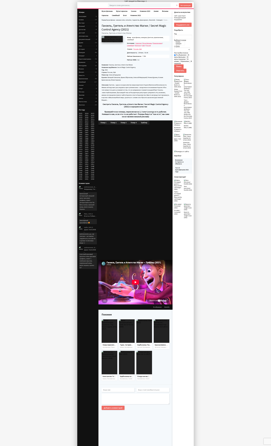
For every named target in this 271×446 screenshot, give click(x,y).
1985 (86, 141)
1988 (86, 139)
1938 (80, 175)
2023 (92, 113)
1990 (92, 137)
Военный (82, 26)
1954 (92, 162)
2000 (86, 130)
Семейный (130, 45)
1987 (92, 139)
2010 (80, 124)
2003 (86, 128)
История (82, 49)
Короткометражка (85, 59)
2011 (92, 122)
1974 (80, 149)
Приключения (157, 43)
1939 (92, 173)
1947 (80, 168)
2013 (80, 122)
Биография (82, 16)
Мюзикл (81, 72)
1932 (80, 179)
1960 (92, 158)
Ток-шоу (81, 92)
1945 (92, 168)
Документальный (84, 39)
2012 (86, 122)
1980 (80, 145)
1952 (86, 164)
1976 (86, 147)
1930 (92, 179)
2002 (92, 128)
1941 (80, 173)
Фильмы (165, 11)
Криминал (82, 62)
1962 (80, 158)
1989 (80, 139)
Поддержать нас (182, 25)
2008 (92, 124)
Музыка (81, 69)
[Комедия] (179, 44)
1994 (86, 135)
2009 (86, 124)
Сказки (81, 85)
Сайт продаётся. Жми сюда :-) (136, 1)
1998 (80, 132)
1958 (86, 160)
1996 (92, 132)
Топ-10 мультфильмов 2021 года (182, 170)
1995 (80, 135)
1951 (92, 164)
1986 (80, 141)
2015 (86, 120)
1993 (92, 135)
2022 (80, 116)
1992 (80, 137)
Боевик (81, 20)
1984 (92, 141)
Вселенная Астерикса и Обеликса (179, 162)
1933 (92, 177)
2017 (92, 118)
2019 (80, 118)
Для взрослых (83, 36)
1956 (80, 162)
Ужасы (81, 98)
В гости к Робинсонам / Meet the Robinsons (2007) (90, 216)
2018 (86, 118)
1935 (80, 177)
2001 (80, 130)
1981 (92, 143)
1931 (86, 179)
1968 (80, 154)
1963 (92, 156)
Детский (82, 33)
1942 (92, 170)
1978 (92, 145)
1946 (86, 168)
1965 (80, 156)
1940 (86, 173)
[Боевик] (179, 42)
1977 (80, 147)
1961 (86, 158)
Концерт (82, 56)
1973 (86, 149)
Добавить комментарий (113, 408)
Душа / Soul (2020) (90, 230)
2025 (80, 113)
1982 (86, 143)
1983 (80, 143)
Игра (80, 46)
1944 (80, 170)
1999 (92, 130)
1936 (92, 175)
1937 (86, 175)
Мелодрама (82, 66)
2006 (86, 126)
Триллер (81, 95)
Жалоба (166, 307)
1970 (86, 151)
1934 (86, 177)
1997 (86, 132)
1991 (86, 137)
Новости (81, 75)
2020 (92, 116)
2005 (92, 126)
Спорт (81, 88)
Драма (81, 43)
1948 (92, 166)
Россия (148, 45)
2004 (80, 128)
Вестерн (81, 23)
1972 (92, 149)
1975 (92, 147)
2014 (92, 120)
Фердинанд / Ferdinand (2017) (90, 189)
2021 (86, 116)
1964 (86, 156)
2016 (80, 120)
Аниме (156, 11)
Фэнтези (138, 45)
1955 (86, 162)
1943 (86, 170)
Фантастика (83, 102)
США (143, 45)
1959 (80, 160)
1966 (92, 154)
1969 (92, 151)
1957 (92, 160)
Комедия (82, 52)
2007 (80, 126)
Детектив (82, 29)
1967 (86, 154)
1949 (86, 166)
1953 (80, 164)
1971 (80, 151)
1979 (86, 145)
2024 (86, 113)
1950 (80, 166)
